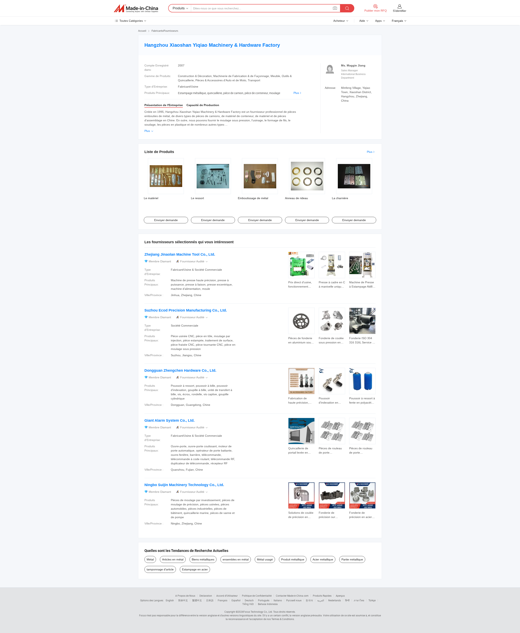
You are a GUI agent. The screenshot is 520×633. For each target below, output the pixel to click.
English (170, 600)
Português (263, 600)
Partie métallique (352, 559)
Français (222, 600)
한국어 (309, 600)
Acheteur (339, 20)
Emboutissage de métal (253, 198)
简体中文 (183, 600)
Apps (378, 20)
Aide (362, 20)
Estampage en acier (195, 569)
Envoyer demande (166, 220)
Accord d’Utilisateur (227, 595)
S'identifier (399, 10)
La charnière (340, 198)
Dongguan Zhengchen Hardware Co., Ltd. (180, 370)
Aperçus (340, 595)
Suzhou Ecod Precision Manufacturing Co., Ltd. (185, 310)
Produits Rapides (322, 595)
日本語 (209, 600)
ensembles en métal (236, 559)
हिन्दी (347, 600)
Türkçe (372, 600)
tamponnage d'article (160, 569)
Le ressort (197, 198)
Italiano (278, 600)
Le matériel (151, 198)
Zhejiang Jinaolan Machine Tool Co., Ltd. (179, 254)
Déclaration (205, 595)
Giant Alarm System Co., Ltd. (169, 420)
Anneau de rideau (296, 198)
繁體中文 (197, 600)
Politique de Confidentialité (257, 595)
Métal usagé (265, 559)
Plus (296, 92)
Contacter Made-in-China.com (292, 595)
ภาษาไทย (359, 600)
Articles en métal (172, 559)
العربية (320, 600)
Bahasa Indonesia (268, 604)
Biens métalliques (203, 559)
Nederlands (334, 600)
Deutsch (249, 600)
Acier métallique (323, 559)
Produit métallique (292, 559)
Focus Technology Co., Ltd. (258, 611)
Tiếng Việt (248, 604)
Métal (150, 559)
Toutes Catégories (131, 20)
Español (236, 600)
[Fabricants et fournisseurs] (136, 8)
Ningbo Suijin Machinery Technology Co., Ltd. (184, 485)
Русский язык (293, 600)
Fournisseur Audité (194, 261)
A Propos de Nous (185, 595)
